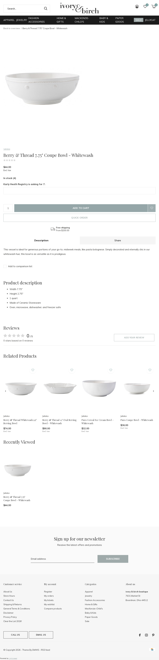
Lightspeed (13, 658)
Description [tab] (41, 240)
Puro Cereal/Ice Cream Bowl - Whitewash (98, 421)
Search (45, 8)
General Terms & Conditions (16, 608)
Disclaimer (8, 613)
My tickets (49, 600)
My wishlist (49, 604)
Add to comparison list (20, 266)
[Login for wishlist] (152, 208)
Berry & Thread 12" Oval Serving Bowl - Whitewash (59, 421)
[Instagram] (146, 635)
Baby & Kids (103, 20)
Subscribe (113, 558)
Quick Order (79, 217)
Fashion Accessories (36, 20)
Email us (41, 635)
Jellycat (150, 20)
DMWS (35, 650)
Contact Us (8, 600)
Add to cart (81, 208)
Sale (139, 20)
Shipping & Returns (12, 604)
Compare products (53, 608)
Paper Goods (119, 20)
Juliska (6, 149)
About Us (7, 591)
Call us (15, 635)
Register (48, 591)
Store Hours (9, 596)
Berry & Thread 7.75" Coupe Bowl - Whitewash (16, 498)
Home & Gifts (61, 20)
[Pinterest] (153, 635)
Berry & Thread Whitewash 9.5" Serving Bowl (20, 421)
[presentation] (5, 391)
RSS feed (45, 650)
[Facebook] (140, 635)
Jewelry (21, 20)
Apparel (9, 20)
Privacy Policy (10, 617)
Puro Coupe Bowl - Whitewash (136, 420)
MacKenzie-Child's (82, 20)
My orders (49, 596)
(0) (17, 160)
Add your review (134, 337)
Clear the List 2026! (12, 621)
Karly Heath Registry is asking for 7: (24, 184)
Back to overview (11, 28)
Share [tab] (117, 240)
